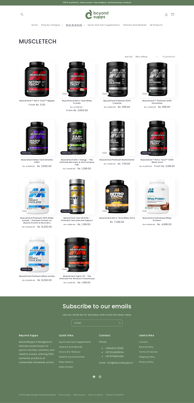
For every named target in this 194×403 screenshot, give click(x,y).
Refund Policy (146, 347)
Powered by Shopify (47, 395)
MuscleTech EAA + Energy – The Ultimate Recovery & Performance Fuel (77, 162)
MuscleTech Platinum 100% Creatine (117, 102)
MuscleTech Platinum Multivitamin (117, 160)
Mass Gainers (66, 362)
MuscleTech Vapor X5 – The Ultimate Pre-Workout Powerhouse (77, 277)
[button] (22, 14)
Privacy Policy (146, 362)
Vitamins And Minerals (71, 347)
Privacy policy (65, 395)
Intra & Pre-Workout (69, 351)
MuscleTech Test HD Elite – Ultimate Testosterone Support (77, 219)
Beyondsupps (32, 395)
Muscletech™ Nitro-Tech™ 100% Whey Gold (157, 161)
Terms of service (95, 395)
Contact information (115, 395)
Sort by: (129, 56)
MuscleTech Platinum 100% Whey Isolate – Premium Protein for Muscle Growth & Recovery (37, 220)
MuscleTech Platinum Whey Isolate (37, 276)
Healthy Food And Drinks (72, 356)
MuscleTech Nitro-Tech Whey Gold (117, 218)
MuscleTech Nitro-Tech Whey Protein (77, 102)
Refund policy (79, 395)
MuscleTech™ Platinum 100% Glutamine (157, 102)
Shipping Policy (147, 356)
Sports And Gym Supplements (75, 342)
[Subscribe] (119, 323)
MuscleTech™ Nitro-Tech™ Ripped (37, 101)
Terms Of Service (148, 351)
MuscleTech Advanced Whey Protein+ (157, 219)
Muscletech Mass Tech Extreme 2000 (37, 161)
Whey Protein (66, 367)
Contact (143, 342)
